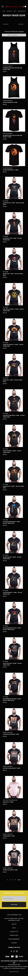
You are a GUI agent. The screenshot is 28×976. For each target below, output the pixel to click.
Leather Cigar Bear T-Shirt (11, 734)
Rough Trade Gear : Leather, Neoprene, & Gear (14, 919)
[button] (14, 24)
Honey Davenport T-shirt (11, 170)
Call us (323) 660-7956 (14, 964)
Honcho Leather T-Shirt (10, 869)
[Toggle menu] (2, 6)
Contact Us (14, 931)
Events (14, 924)
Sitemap (14, 942)
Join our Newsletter (14, 914)
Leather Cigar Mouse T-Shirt (11, 768)
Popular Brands (14, 939)
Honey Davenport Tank (10, 102)
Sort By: (9, 35)
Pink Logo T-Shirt (8, 802)
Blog (14, 928)
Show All (21, 31)
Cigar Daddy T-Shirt (9, 836)
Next (19, 879)
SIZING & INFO (14, 935)
